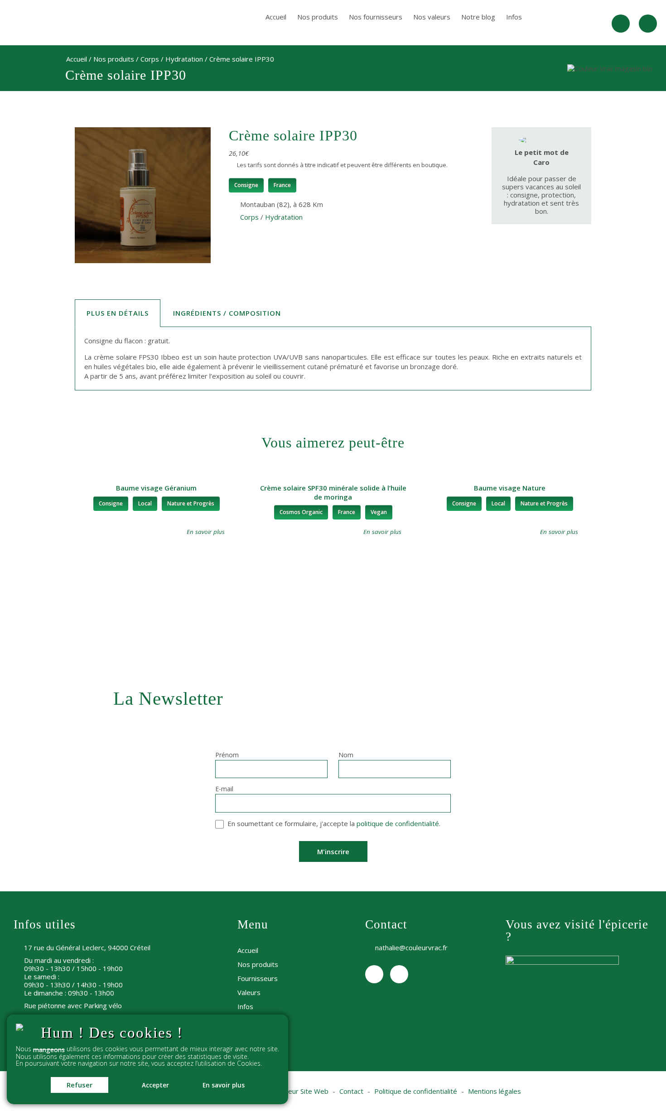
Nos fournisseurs (375, 16)
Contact (351, 1091)
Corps (149, 58)
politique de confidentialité (398, 823)
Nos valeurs (431, 16)
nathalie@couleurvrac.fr (411, 947)
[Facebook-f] (621, 23)
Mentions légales (494, 1091)
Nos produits (317, 16)
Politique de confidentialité (415, 1091)
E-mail (224, 789)
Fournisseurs (257, 978)
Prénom (227, 755)
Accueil (275, 16)
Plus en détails (118, 312)
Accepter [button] (155, 1085)
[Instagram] (648, 23)
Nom (345, 755)
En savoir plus (224, 1085)
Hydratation (184, 58)
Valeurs (249, 992)
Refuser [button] (79, 1084)
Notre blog (478, 16)
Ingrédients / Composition (227, 312)
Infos (514, 16)
